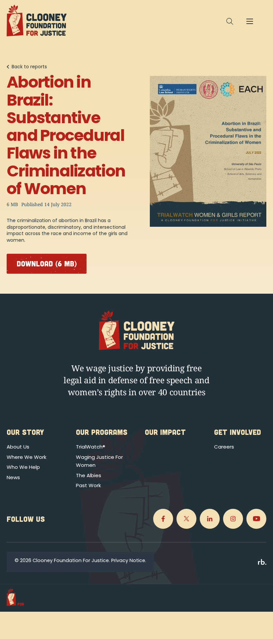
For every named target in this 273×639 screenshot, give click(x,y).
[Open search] (229, 21)
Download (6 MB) (47, 263)
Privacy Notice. (128, 560)
